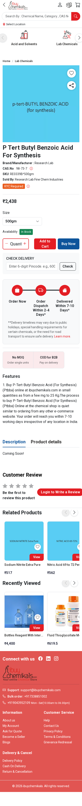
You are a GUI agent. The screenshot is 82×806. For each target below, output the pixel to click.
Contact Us (51, 726)
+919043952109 (18, 703)
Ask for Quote (12, 731)
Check (68, 266)
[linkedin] (48, 659)
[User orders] (69, 5)
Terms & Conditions (57, 737)
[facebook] (40, 659)
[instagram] (56, 659)
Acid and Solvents (24, 44)
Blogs (6, 742)
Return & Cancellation (17, 771)
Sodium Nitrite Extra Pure (22, 564)
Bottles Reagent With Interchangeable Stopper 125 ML (24, 635)
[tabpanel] (41, 453)
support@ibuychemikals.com (41, 690)
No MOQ (18, 357)
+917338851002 (35, 696)
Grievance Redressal (58, 742)
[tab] (14, 442)
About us (9, 720)
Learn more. (62, 336)
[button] (41, 16)
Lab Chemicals (67, 44)
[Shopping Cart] (77, 5)
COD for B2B (49, 357)
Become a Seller (14, 737)
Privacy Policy (53, 731)
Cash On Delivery (14, 766)
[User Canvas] (60, 5)
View (36, 557)
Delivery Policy (12, 760)
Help (47, 720)
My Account (11, 726)
